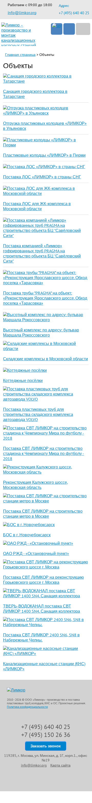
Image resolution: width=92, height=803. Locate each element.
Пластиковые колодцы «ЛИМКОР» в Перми (44, 155)
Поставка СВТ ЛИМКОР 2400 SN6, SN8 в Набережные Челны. (41, 637)
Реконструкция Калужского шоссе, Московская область (35, 485)
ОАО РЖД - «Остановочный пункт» (36, 553)
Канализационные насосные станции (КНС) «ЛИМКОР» (44, 666)
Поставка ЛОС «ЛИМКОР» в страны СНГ (42, 176)
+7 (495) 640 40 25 (74, 13)
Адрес (64, 5)
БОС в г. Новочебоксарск (27, 534)
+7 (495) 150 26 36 (45, 735)
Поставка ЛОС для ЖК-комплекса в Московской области (37, 206)
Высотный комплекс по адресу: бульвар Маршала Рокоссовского (41, 332)
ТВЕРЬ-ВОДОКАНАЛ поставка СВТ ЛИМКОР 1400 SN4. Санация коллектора (41, 608)
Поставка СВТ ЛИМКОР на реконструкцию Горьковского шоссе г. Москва (43, 580)
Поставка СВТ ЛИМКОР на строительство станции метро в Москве (43, 514)
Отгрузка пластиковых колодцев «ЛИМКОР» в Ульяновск (45, 126)
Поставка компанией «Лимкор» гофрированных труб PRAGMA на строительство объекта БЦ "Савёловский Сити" (42, 253)
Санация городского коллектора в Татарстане (35, 94)
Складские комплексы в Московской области (45, 358)
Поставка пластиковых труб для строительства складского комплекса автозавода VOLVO (38, 414)
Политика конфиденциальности (27, 707)
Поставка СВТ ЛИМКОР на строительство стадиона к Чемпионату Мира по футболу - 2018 (43, 453)
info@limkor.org (22, 12)
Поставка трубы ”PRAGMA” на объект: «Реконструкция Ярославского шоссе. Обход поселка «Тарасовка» (45, 298)
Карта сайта (60, 765)
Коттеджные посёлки (23, 380)
